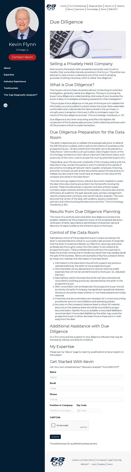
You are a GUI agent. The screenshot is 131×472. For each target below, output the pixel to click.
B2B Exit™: (85, 464)
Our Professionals (77, 6)
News (70, 9)
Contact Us (76, 460)
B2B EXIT (113, 9)
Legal (110, 460)
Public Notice (88, 460)
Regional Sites (95, 6)
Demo (110, 464)
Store (103, 9)
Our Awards (101, 460)
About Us (109, 6)
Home (64, 6)
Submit (55, 437)
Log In (93, 464)
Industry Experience (15, 81)
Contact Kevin (22, 57)
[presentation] (69, 426)
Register (101, 464)
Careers (120, 6)
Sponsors (79, 9)
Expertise (9, 75)
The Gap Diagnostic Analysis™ (21, 95)
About (7, 68)
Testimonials (11, 88)
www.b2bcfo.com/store (81, 340)
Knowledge (92, 9)
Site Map (118, 460)
